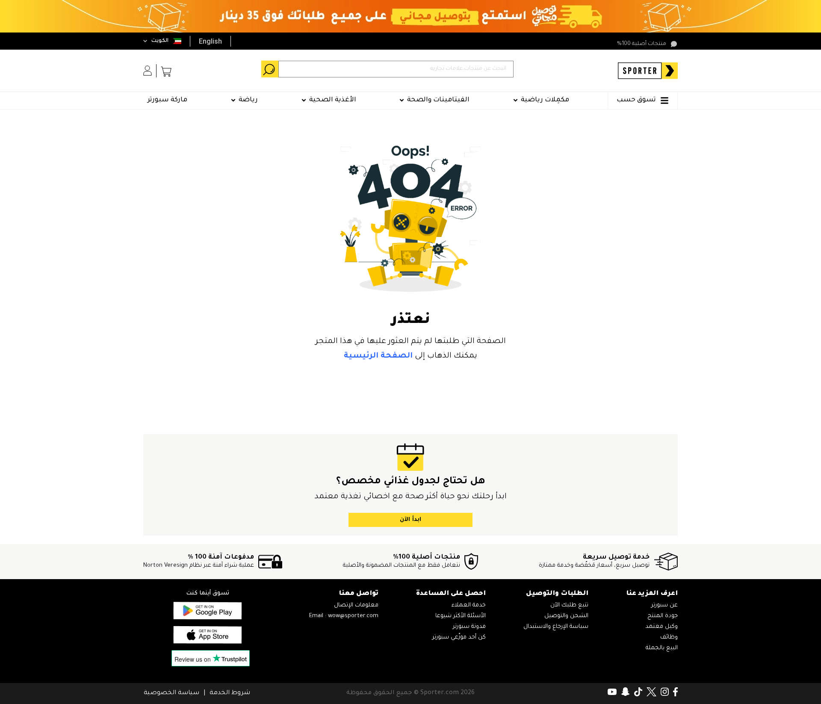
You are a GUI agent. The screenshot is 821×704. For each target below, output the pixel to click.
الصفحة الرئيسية (378, 356)
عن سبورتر (664, 605)
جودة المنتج (662, 616)
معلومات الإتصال (356, 605)
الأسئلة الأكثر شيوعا (460, 616)
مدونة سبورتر (469, 627)
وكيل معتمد (661, 627)
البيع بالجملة (662, 648)
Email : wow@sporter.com (343, 616)
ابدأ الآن (410, 520)
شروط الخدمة (230, 693)
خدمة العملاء (469, 605)
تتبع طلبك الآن (569, 605)
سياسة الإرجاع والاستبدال (555, 627)
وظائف (669, 637)
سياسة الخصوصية (171, 693)
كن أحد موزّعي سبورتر (459, 637)
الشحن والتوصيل (566, 616)
